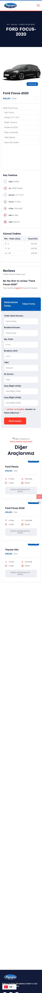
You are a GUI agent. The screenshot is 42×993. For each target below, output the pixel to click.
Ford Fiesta (11, 466)
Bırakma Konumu (12, 327)
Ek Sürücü (8, 374)
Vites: (11, 208)
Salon (14, 24)
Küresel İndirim (12, 233)
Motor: (11, 195)
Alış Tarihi (8, 339)
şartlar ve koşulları (15, 409)
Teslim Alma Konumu (13, 316)
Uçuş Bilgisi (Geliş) (12, 386)
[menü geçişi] (38, 5)
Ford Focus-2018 (14, 508)
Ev (8, 24)
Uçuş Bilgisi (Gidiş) (12, 397)
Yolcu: (11, 202)
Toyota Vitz (12, 549)
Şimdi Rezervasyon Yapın (20, 490)
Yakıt (6, 362)
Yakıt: (11, 222)
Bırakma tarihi (11, 351)
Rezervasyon (15, 421)
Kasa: (11, 182)
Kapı (10, 215)
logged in (18, 288)
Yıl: (10, 188)
